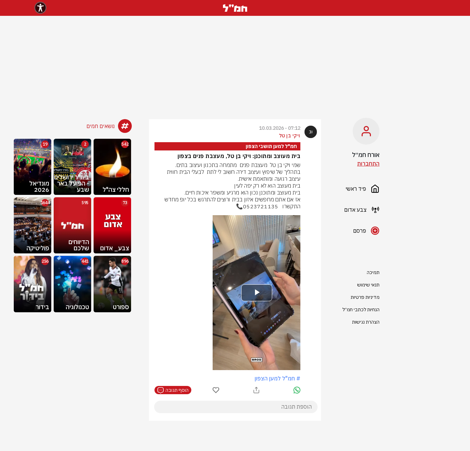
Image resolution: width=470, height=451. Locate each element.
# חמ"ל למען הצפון (277, 378)
